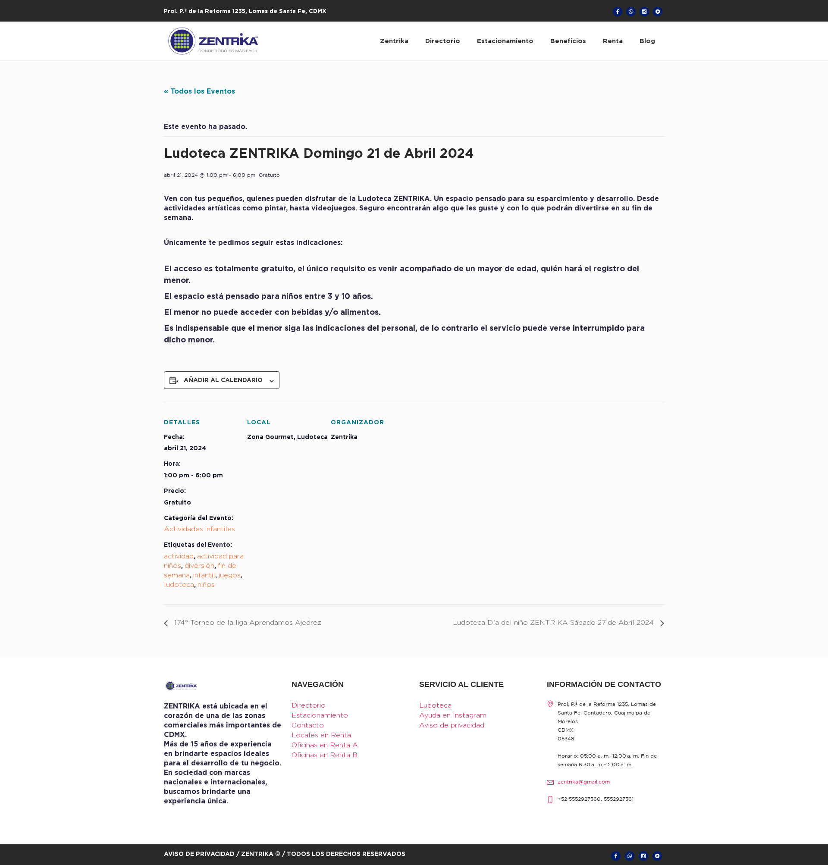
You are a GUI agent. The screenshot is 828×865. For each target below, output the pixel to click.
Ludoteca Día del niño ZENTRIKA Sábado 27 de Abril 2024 (554, 622)
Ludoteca (435, 705)
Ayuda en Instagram (452, 715)
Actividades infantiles (199, 529)
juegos (230, 575)
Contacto (308, 725)
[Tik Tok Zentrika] (657, 11)
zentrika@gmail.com (584, 782)
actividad (179, 556)
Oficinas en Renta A (325, 745)
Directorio (309, 705)
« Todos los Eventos (199, 91)
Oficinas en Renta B (325, 754)
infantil (204, 575)
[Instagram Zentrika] (644, 11)
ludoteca (179, 584)
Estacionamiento (320, 715)
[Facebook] (617, 11)
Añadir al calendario (223, 379)
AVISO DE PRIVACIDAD (199, 853)
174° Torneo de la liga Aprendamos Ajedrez (246, 622)
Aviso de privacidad (451, 725)
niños (206, 584)
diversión (199, 565)
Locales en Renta (321, 735)
